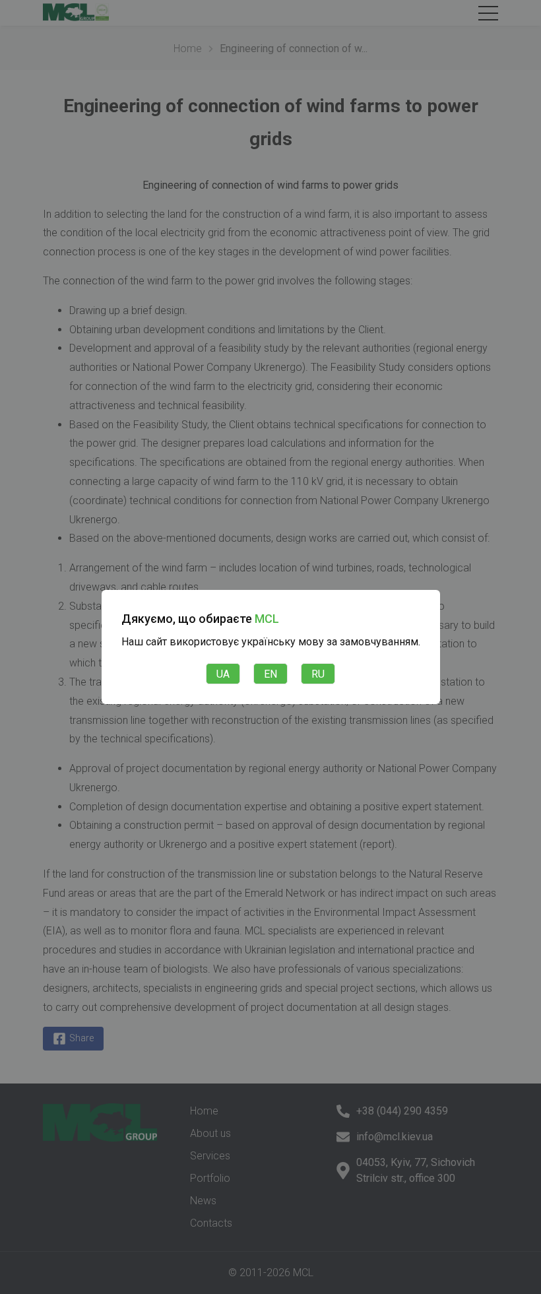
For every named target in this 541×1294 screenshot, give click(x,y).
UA (223, 674)
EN (270, 674)
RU (318, 674)
